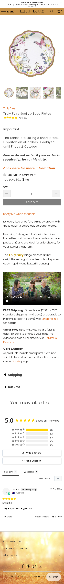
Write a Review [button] (33, 452)
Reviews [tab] (8, 471)
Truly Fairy (9, 108)
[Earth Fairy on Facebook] (23, 567)
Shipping (15, 375)
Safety (16, 361)
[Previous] (5, 53)
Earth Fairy (25, 576)
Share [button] (9, 516)
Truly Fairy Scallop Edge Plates (17, 508)
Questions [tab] (28, 471)
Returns (14, 387)
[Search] (52, 11)
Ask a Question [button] (33, 460)
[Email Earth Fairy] (40, 567)
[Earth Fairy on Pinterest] (28, 567)
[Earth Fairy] (32, 11)
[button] (54, 516)
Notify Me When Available (19, 214)
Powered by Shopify (42, 576)
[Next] (58, 53)
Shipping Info (50, 319)
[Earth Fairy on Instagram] (34, 567)
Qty (5, 186)
